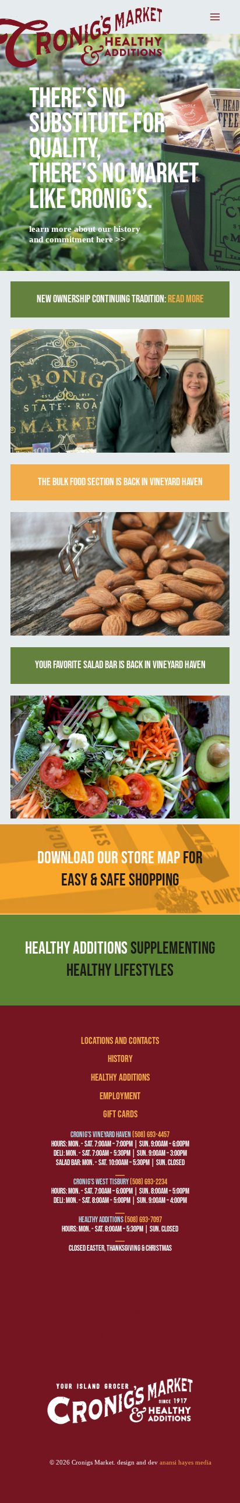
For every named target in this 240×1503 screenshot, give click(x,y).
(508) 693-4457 (151, 1134)
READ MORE (186, 299)
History (120, 1059)
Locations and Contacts (120, 1041)
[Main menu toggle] (215, 16)
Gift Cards (120, 1114)
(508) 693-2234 (148, 1182)
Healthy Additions (120, 1078)
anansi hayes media (185, 1462)
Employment (120, 1096)
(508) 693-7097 (143, 1220)
